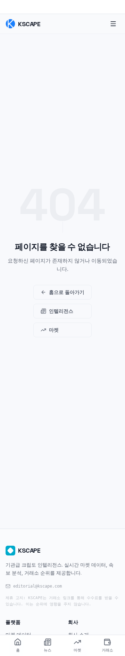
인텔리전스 (61, 311)
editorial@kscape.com (37, 586)
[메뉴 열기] (113, 23)
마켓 (54, 330)
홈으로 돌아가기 (66, 292)
